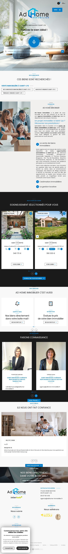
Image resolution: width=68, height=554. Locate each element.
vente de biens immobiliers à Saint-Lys (50, 126)
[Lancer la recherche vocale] (34, 41)
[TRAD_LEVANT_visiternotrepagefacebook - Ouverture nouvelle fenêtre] (14, 517)
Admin (44, 545)
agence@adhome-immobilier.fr (50, 387)
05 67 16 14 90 (45, 496)
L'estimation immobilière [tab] (51, 181)
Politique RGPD (53, 545)
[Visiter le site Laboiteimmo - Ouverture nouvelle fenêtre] (37, 549)
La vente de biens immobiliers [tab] (47, 144)
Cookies (63, 545)
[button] (36, 273)
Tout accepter (22, 548)
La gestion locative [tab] (48, 186)
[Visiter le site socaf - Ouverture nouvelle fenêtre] (47, 515)
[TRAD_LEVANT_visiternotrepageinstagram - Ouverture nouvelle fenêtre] (18, 517)
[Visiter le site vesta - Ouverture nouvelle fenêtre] (58, 517)
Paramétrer (9, 548)
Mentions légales (34, 545)
